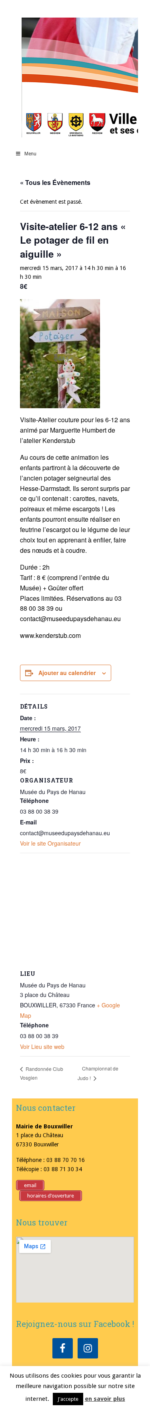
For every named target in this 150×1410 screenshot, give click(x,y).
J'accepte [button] (68, 1399)
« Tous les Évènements (55, 182)
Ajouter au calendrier (67, 673)
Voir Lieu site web (42, 1047)
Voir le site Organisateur (50, 843)
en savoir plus (105, 1398)
